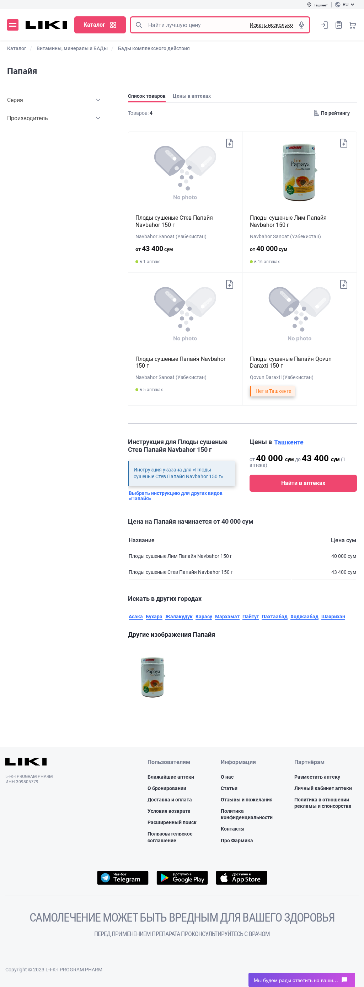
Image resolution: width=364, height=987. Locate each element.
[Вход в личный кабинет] (325, 25)
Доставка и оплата (170, 799)
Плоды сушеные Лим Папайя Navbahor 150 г (288, 221)
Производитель (27, 118)
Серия (15, 100)
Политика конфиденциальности (247, 814)
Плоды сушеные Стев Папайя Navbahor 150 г (174, 221)
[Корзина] (353, 25)
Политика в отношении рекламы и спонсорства (323, 803)
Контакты (233, 829)
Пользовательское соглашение (170, 837)
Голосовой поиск (301, 25)
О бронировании (167, 788)
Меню (12, 25)
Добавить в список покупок (229, 142)
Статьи (229, 788)
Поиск (138, 24)
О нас (227, 777)
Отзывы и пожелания (247, 799)
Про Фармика (237, 840)
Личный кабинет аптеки (323, 788)
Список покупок (339, 25)
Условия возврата (169, 811)
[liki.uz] (46, 25)
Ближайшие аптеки (171, 777)
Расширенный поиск (172, 822)
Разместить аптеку (317, 777)
